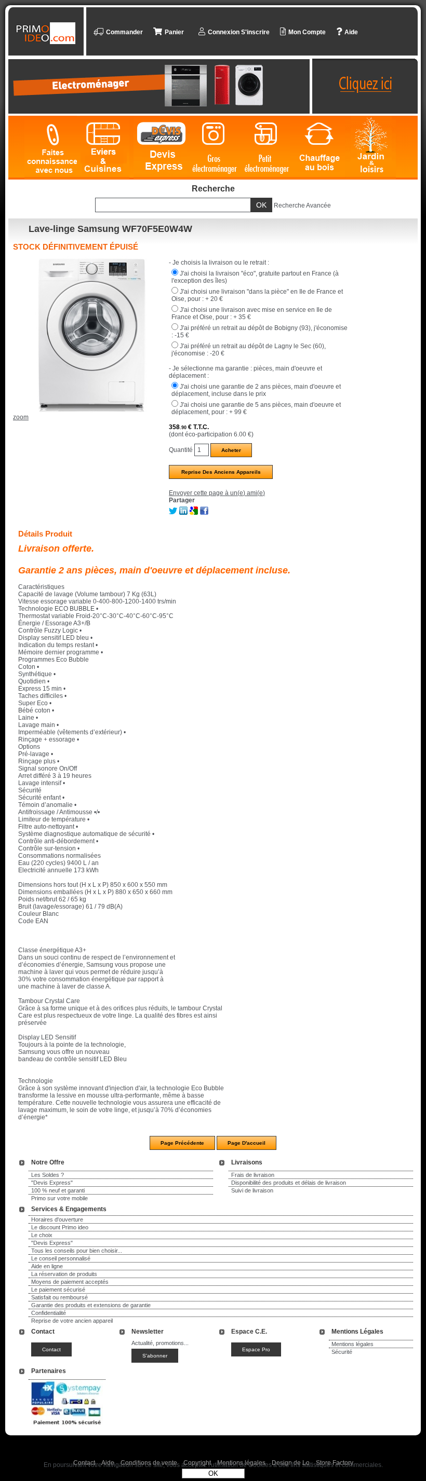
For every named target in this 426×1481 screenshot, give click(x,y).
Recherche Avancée (302, 205)
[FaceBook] (204, 512)
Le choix (41, 1235)
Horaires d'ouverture (57, 1219)
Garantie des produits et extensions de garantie (91, 1305)
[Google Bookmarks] (194, 512)
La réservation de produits (64, 1274)
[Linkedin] (183, 512)
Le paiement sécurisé (58, 1289)
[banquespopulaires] (67, 1426)
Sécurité (341, 1352)
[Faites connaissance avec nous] (50, 148)
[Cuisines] (105, 148)
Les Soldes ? (47, 1175)
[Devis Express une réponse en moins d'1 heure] (162, 148)
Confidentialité (48, 1313)
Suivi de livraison (252, 1190)
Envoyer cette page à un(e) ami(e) (217, 493)
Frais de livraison (252, 1175)
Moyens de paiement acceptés (70, 1282)
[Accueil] (47, 33)
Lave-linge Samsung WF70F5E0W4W (110, 229)
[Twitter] (173, 512)
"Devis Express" (52, 1183)
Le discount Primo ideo (59, 1227)
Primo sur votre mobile (59, 1198)
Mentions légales (352, 1344)
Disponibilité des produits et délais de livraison (288, 1183)
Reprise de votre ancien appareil (72, 1321)
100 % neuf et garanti (58, 1190)
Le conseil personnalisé (60, 1258)
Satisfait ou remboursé (59, 1297)
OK (213, 1473)
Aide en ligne (47, 1266)
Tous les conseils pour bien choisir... (76, 1250)
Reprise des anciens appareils (221, 472)
